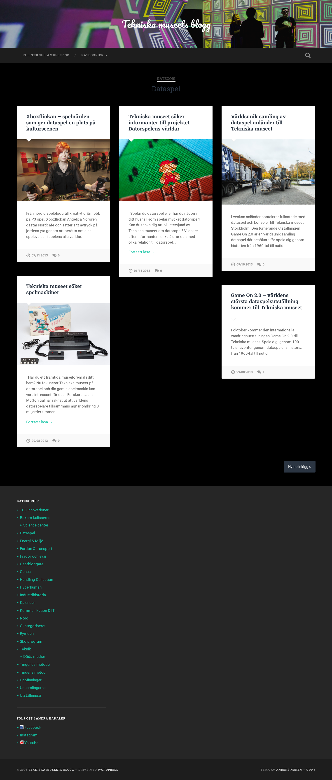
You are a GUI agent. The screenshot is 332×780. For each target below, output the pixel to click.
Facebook (32, 727)
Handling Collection (36, 579)
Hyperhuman (31, 587)
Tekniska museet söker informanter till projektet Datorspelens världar (159, 122)
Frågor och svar (33, 556)
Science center (35, 525)
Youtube (30, 742)
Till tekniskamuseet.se (46, 55)
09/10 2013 (244, 264)
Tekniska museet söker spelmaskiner (54, 289)
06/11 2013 (142, 271)
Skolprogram (31, 641)
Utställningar (31, 695)
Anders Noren (289, 769)
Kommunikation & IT (37, 610)
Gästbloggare (31, 564)
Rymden (27, 633)
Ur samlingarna (33, 687)
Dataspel (27, 533)
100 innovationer (34, 510)
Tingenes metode (35, 664)
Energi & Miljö (31, 541)
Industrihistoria (33, 595)
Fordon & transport (36, 548)
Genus (25, 571)
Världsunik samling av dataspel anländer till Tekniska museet (258, 122)
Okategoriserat (33, 626)
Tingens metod (33, 672)
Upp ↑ (311, 769)
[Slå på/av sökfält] (308, 55)
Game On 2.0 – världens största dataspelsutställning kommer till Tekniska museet (266, 301)
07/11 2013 (40, 255)
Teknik (25, 649)
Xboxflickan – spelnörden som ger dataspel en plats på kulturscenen (61, 122)
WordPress (108, 769)
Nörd (24, 618)
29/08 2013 (40, 441)
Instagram (28, 735)
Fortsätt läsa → (142, 252)
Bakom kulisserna (35, 517)
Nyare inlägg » (299, 467)
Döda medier (34, 656)
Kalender (27, 602)
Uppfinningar (31, 680)
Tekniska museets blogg (166, 24)
